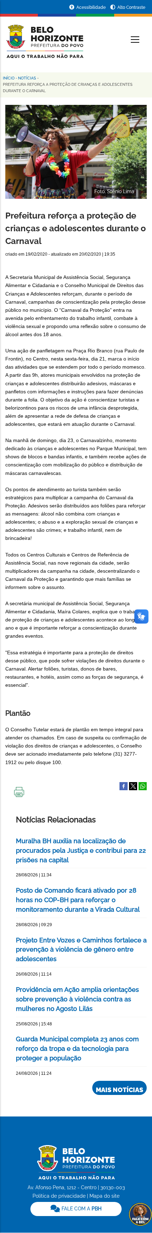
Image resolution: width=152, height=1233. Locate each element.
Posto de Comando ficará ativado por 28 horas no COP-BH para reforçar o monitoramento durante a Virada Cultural (78, 900)
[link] (76, 1209)
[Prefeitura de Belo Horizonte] (44, 37)
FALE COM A (80, 1208)
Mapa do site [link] (104, 1196)
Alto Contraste (131, 7)
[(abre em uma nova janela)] (133, 785)
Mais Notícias (119, 1090)
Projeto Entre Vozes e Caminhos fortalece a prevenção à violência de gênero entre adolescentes (81, 949)
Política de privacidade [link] (59, 1196)
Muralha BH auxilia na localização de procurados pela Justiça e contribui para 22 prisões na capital (81, 850)
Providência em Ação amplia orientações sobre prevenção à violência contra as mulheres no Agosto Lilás (77, 999)
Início (8, 78)
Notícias (27, 78)
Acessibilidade (91, 7)
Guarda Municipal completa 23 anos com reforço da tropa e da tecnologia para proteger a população (77, 1048)
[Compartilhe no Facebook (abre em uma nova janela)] (123, 785)
